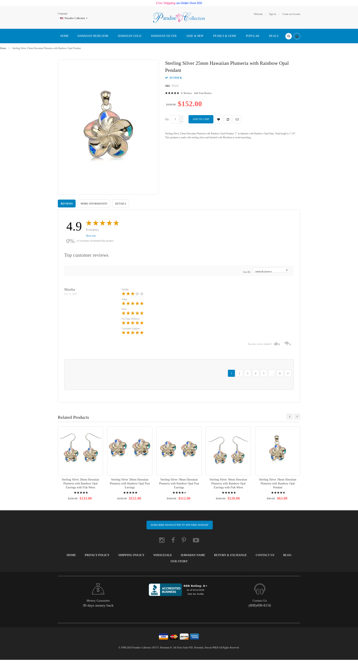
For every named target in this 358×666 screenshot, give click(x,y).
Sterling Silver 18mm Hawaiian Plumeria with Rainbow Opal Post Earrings (179, 483)
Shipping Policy (131, 555)
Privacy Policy (97, 555)
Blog (287, 555)
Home (3, 48)
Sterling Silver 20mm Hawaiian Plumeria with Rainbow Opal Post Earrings (130, 483)
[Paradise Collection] (179, 17)
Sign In (272, 14)
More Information (94, 203)
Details (120, 203)
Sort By (247, 272)
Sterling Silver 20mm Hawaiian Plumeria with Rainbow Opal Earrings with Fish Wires (80, 483)
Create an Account (291, 14)
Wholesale (162, 555)
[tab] (67, 203)
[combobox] (288, 36)
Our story (179, 561)
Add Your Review (203, 93)
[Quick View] (80, 451)
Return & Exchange (230, 555)
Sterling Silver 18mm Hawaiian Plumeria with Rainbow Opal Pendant (277, 483)
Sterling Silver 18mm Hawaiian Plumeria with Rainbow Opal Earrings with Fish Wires (228, 483)
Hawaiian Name (193, 555)
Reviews (67, 203)
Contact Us (265, 555)
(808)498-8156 (260, 605)
